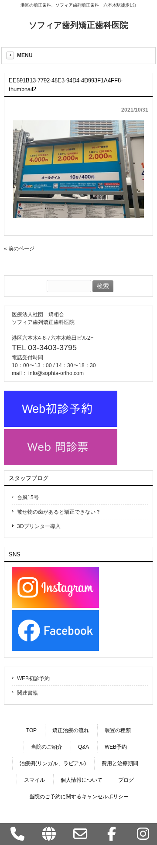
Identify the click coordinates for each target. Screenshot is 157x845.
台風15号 (28, 497)
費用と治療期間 (120, 763)
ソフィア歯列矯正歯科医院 (78, 25)
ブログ (126, 780)
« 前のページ (19, 248)
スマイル (34, 780)
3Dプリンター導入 (39, 526)
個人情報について (81, 780)
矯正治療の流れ (70, 730)
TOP (31, 730)
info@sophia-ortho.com (56, 373)
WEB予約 (116, 747)
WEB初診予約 (33, 678)
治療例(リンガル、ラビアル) (53, 763)
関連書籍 (27, 693)
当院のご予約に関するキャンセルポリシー (79, 797)
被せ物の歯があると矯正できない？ (59, 512)
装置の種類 (118, 730)
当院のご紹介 (46, 747)
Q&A (83, 747)
